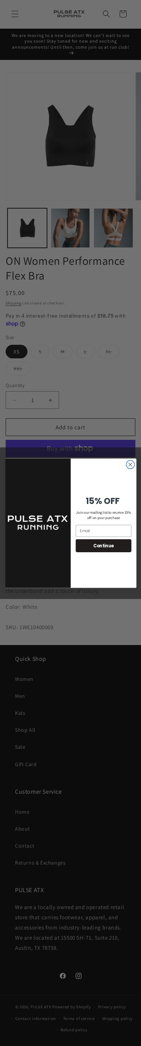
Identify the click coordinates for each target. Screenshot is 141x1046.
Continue (103, 545)
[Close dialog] (130, 464)
